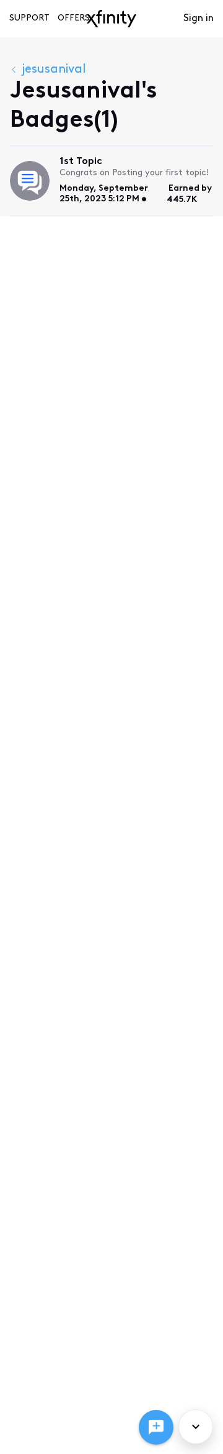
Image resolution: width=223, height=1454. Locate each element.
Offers (74, 18)
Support (29, 18)
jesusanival (54, 69)
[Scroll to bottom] (195, 1426)
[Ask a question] (156, 1427)
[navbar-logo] (111, 18)
